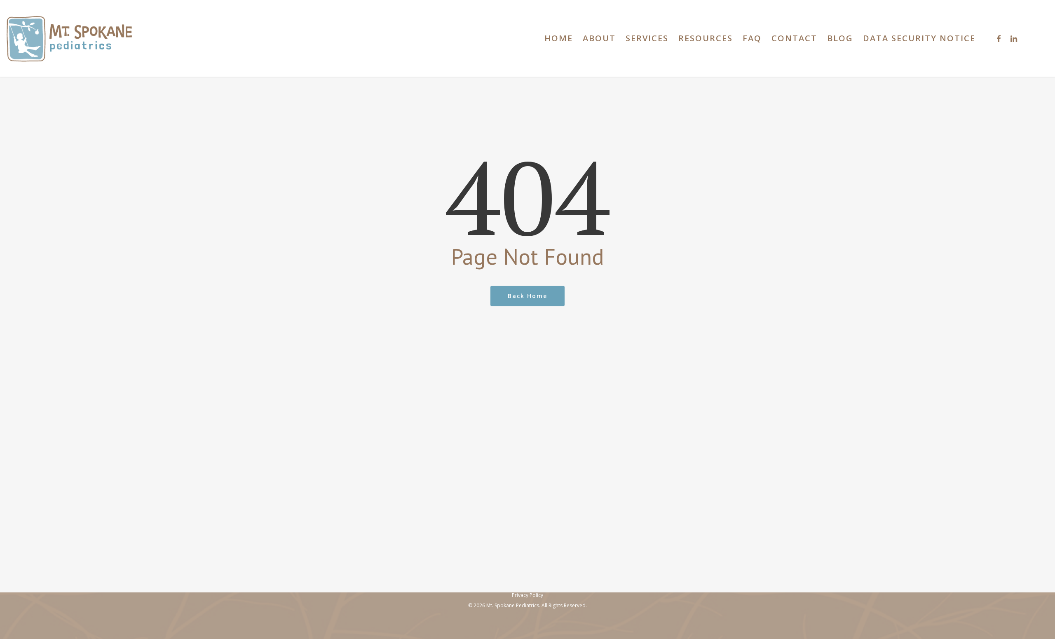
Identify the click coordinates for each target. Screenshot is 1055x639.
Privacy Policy (527, 595)
